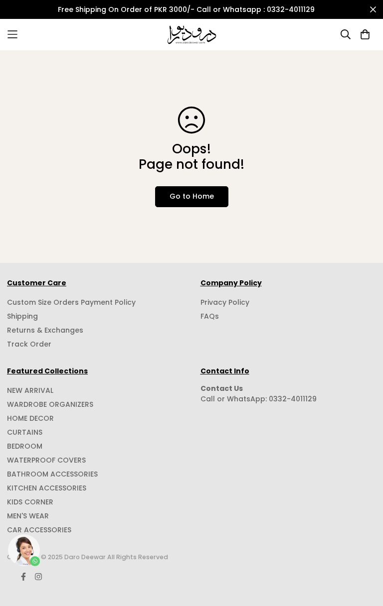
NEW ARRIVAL (30, 390)
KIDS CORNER (30, 502)
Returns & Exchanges (45, 330)
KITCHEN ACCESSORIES (46, 488)
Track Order (29, 344)
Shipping (22, 316)
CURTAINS (24, 432)
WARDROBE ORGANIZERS (50, 404)
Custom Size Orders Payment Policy (71, 302)
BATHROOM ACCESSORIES (52, 474)
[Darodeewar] (192, 34)
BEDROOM (24, 446)
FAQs (209, 316)
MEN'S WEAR (28, 516)
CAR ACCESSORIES (39, 530)
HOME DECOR (30, 418)
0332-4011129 (293, 399)
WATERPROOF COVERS (46, 460)
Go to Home (192, 196)
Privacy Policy (224, 302)
